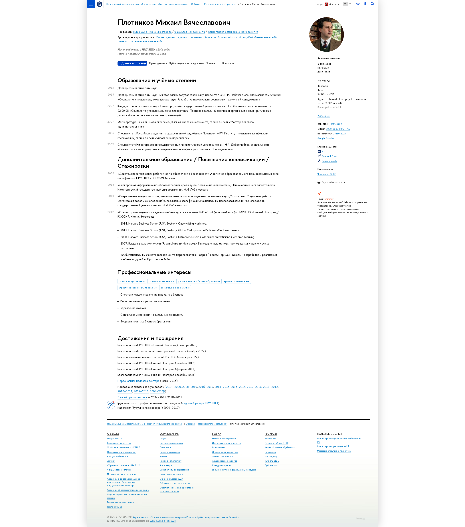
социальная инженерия (161, 281)
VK (323, 151)
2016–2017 (205, 387)
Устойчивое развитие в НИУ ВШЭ (123, 447)
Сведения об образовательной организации (128, 489)
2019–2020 (173, 387)
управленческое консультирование (138, 287)
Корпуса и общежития (118, 456)
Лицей (163, 438)
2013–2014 (238, 387)
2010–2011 (125, 391)
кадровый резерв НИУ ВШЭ (200, 403)
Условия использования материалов (168, 517)
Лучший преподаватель (132, 397)
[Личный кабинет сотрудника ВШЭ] (365, 4)
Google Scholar (326, 138)
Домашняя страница (133, 63)
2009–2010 (141, 391)
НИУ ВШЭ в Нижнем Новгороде (152, 31)
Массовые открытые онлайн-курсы (334, 450)
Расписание (324, 115)
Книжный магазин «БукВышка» (279, 447)
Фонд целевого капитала (119, 469)
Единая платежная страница (120, 502)
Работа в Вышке (114, 506)
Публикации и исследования (186, 63)
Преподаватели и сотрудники (212, 423)
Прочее (210, 63)
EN (350, 3)
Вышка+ (163, 456)
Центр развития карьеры (171, 474)
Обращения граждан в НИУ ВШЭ (123, 465)
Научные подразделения (224, 438)
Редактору (360, 518)
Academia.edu (329, 160)
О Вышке (190, 423)
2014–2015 (222, 387)
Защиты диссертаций (222, 456)
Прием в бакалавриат (170, 452)
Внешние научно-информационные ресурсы (234, 469)
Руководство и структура (119, 443)
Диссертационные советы (225, 452)
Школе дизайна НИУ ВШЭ (163, 520)
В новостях (229, 63)
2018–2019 (189, 387)
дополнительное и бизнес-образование (199, 281)
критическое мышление (237, 281)
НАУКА (216, 433)
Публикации (271, 465)
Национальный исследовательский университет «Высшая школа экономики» (144, 423)
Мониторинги (218, 447)
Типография (270, 452)
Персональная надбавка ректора (138, 381)
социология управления (132, 281)
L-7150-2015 (339, 133)
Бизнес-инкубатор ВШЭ (171, 478)
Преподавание (158, 63)
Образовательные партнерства (175, 483)
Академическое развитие (224, 460)
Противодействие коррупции (121, 474)
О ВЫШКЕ (113, 433)
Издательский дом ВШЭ (276, 443)
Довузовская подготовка (171, 443)
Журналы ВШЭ (272, 460)
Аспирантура (166, 465)
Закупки (111, 460)
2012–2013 (254, 387)
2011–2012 (270, 387)
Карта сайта (234, 517)
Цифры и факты (114, 438)
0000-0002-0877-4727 (338, 128)
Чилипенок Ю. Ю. (327, 173)
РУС (345, 3)
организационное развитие (175, 287)
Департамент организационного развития (233, 31)
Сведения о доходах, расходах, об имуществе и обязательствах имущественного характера (123, 482)
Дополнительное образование (174, 469)
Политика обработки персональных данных (207, 517)
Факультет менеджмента (189, 31)
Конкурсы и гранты (221, 465)
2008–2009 (157, 391)
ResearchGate (329, 156)
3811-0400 (336, 124)
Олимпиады (165, 447)
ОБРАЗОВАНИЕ (169, 433)
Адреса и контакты (142, 517)
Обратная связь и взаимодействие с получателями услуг (177, 489)
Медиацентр (271, 456)
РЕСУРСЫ (271, 433)
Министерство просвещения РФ (333, 446)
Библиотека (270, 438)
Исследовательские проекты (226, 443)
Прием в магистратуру (170, 460)
